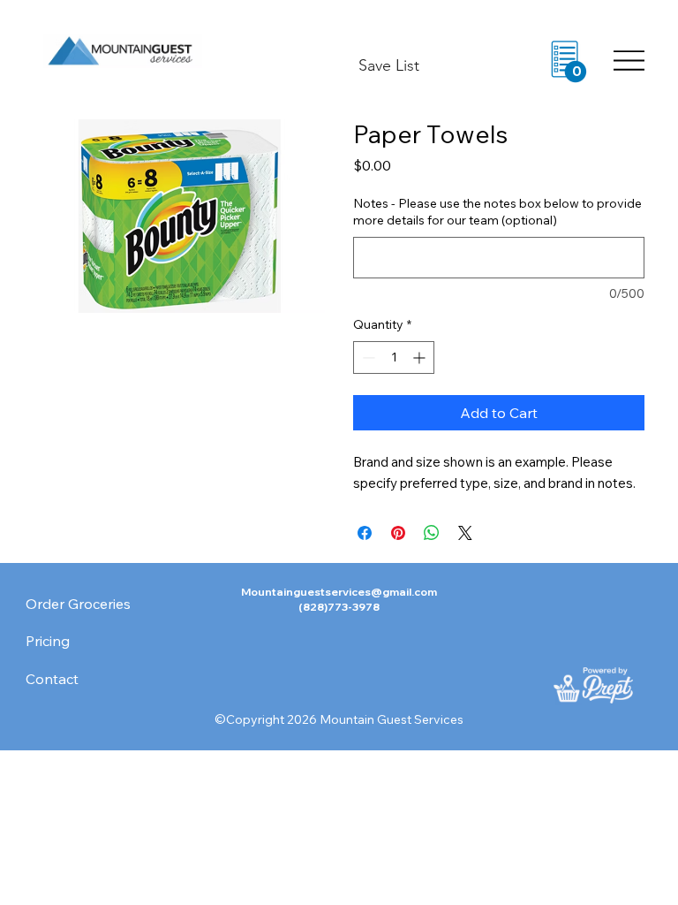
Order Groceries (78, 603)
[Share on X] (465, 533)
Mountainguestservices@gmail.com (339, 591)
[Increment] (421, 357)
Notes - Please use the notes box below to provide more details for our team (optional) (497, 212)
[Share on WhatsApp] (431, 533)
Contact (52, 679)
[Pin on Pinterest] (398, 533)
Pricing (48, 641)
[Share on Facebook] (364, 533)
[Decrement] (367, 357)
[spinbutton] (394, 357)
